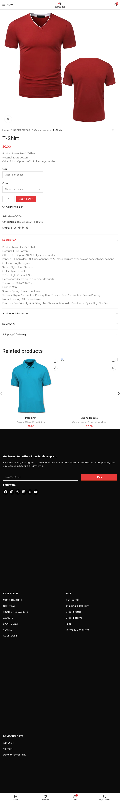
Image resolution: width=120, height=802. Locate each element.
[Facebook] (5, 492)
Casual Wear (41, 130)
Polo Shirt (30, 417)
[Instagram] (12, 492)
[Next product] (116, 130)
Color (5, 183)
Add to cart (26, 199)
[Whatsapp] (17, 492)
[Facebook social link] (11, 228)
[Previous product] (109, 130)
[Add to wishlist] (55, 362)
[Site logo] (60, 4)
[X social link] (15, 228)
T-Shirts (57, 130)
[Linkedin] (24, 492)
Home (5, 130)
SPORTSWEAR (21, 130)
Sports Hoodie (89, 417)
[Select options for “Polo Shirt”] (55, 367)
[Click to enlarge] (8, 119)
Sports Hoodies (97, 422)
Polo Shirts (38, 422)
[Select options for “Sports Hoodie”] (113, 367)
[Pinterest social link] (19, 228)
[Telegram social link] (27, 228)
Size (4, 168)
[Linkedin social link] (23, 228)
